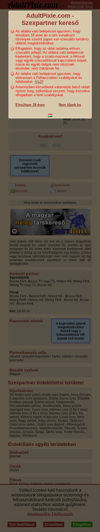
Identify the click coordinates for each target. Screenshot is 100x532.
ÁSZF (39, 82)
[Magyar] (50, 115)
